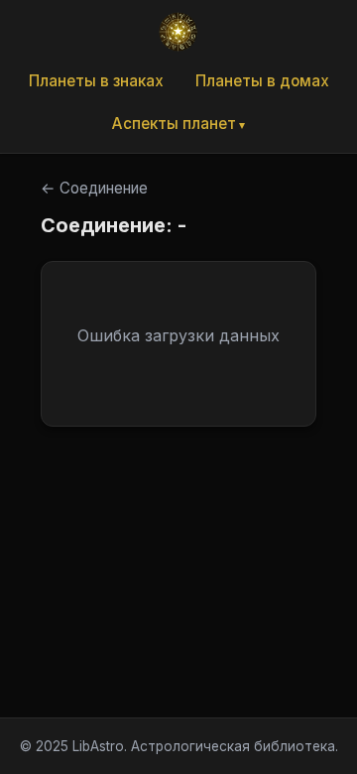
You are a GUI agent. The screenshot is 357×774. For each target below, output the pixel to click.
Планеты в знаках (96, 80)
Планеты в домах (262, 80)
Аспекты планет (174, 123)
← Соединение (94, 188)
